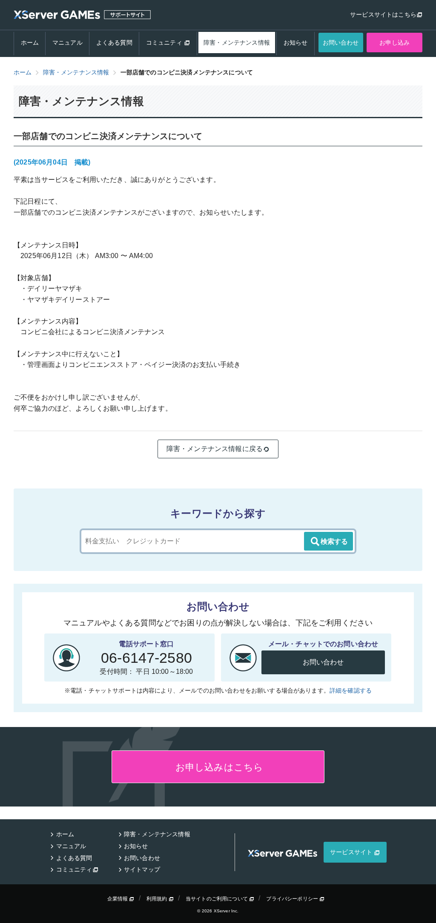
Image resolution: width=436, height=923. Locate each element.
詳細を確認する (351, 690)
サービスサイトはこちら (383, 14)
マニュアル (67, 42)
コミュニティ (165, 42)
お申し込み (394, 42)
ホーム (30, 42)
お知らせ (296, 42)
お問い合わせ (341, 42)
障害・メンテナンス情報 (237, 42)
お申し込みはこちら (218, 767)
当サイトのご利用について (217, 899)
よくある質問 (114, 42)
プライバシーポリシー (292, 899)
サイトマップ (142, 869)
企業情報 (118, 899)
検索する (334, 541)
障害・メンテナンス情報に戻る (214, 448)
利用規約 (157, 899)
